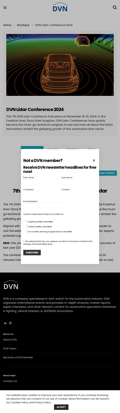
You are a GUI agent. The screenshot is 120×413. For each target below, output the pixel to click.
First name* (28, 177)
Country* (65, 189)
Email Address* (30, 201)
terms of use (68, 241)
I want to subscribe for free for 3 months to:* (43, 214)
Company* (28, 189)
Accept (61, 407)
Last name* (66, 177)
